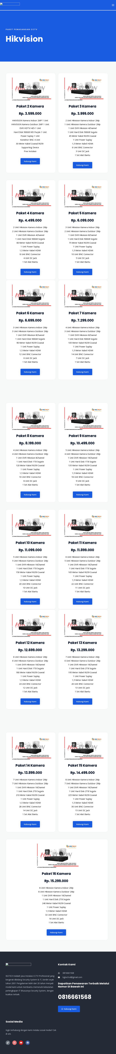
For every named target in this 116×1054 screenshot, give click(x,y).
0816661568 (74, 997)
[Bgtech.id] (10, 4)
